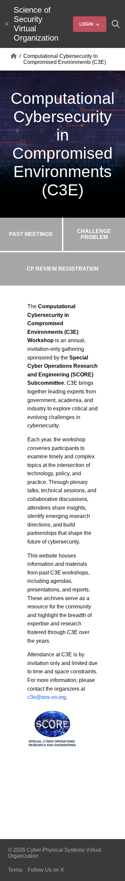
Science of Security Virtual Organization (36, 23)
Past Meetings (31, 234)
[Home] (14, 59)
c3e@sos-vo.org (46, 697)
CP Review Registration (63, 269)
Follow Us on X (46, 870)
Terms (15, 870)
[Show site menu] (6, 24)
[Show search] (116, 24)
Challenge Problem (94, 234)
